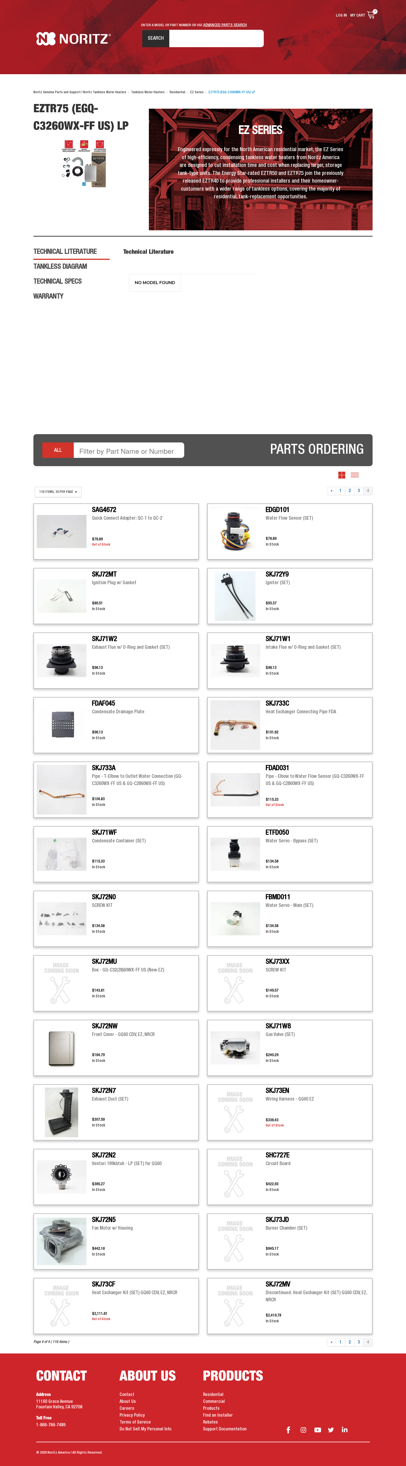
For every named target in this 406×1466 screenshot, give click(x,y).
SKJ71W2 (104, 639)
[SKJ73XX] (238, 983)
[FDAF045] (64, 725)
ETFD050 (277, 833)
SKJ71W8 (278, 1026)
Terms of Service (135, 1422)
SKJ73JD (277, 1220)
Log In (341, 15)
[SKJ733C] (238, 725)
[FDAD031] (238, 790)
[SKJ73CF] (64, 1306)
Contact (127, 1395)
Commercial (214, 1402)
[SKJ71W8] (238, 1048)
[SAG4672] (64, 531)
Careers (127, 1409)
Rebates (210, 1422)
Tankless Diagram (60, 267)
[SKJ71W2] (64, 660)
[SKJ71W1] (238, 660)
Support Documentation (225, 1429)
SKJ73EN (277, 1091)
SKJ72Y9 (277, 575)
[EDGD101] (238, 531)
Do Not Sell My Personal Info (145, 1429)
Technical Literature (65, 252)
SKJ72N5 (104, 1220)
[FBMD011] (238, 919)
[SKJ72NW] (64, 1048)
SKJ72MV (278, 1284)
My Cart (357, 15)
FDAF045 (103, 704)
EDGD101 (278, 510)
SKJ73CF (103, 1284)
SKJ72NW (105, 1026)
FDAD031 (277, 768)
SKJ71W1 (278, 639)
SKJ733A (103, 768)
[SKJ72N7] (64, 1112)
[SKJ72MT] (64, 596)
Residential (213, 1395)
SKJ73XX (277, 962)
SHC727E (277, 1155)
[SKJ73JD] (238, 1241)
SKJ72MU (104, 962)
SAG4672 (104, 510)
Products (211, 1409)
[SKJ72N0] (64, 919)
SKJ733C (277, 704)
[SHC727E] (238, 1177)
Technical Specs (57, 282)
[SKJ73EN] (238, 1112)
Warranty (48, 296)
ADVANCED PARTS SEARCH (225, 25)
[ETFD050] (238, 854)
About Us (128, 1402)
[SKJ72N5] (64, 1241)
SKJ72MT (104, 575)
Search (156, 38)
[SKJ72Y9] (238, 596)
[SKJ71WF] (64, 854)
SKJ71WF (104, 833)
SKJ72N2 (104, 1155)
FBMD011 (278, 897)
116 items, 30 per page (56, 492)
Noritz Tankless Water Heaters (73, 39)
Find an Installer (218, 1415)
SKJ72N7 (104, 1091)
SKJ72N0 (104, 897)
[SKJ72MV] (238, 1306)
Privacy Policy (132, 1415)
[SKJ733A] (64, 790)
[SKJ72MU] (64, 983)
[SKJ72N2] (64, 1177)
